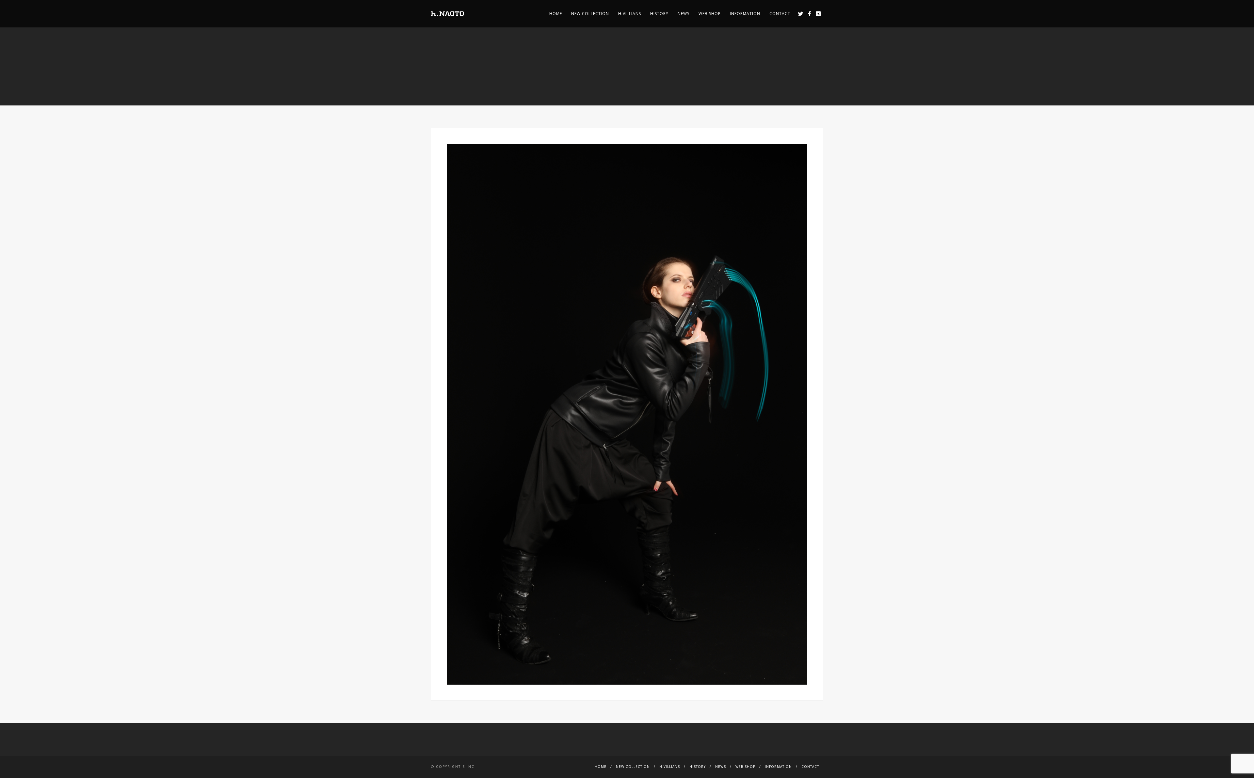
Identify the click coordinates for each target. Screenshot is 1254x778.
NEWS (683, 13)
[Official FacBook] (809, 13)
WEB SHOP (710, 13)
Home (555, 13)
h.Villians (629, 13)
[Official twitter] (800, 13)
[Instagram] (818, 13)
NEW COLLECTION (590, 13)
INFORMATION (745, 13)
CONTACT (779, 13)
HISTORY (659, 13)
